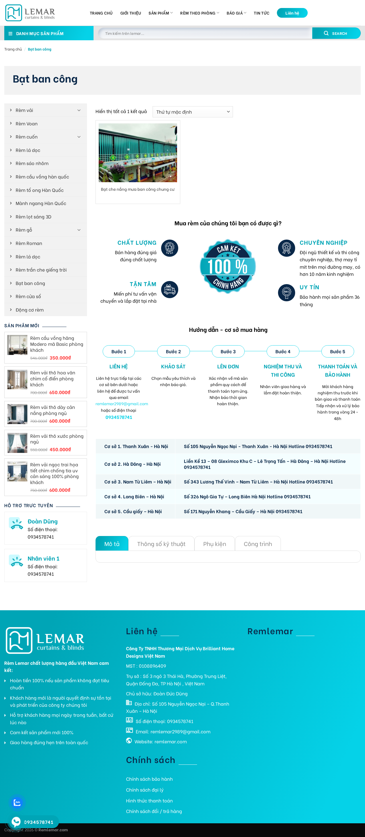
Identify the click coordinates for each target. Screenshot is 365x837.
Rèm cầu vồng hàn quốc (42, 176)
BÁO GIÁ (235, 13)
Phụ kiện (214, 543)
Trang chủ (101, 13)
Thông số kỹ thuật (161, 543)
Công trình (258, 543)
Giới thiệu (130, 13)
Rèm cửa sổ (28, 296)
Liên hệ (292, 13)
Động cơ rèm (30, 309)
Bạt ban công (30, 283)
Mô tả (111, 543)
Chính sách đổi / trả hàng (154, 811)
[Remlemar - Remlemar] (42, 13)
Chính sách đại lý (145, 789)
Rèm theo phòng (197, 13)
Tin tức (261, 13)
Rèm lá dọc (28, 149)
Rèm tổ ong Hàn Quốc (40, 189)
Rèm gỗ (24, 229)
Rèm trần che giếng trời (41, 269)
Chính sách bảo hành (149, 778)
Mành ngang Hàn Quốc (41, 203)
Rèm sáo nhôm (32, 163)
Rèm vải (24, 110)
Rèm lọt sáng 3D (33, 216)
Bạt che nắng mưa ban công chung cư (138, 189)
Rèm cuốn (27, 136)
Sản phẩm (159, 13)
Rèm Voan (27, 123)
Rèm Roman (29, 243)
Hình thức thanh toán (149, 800)
